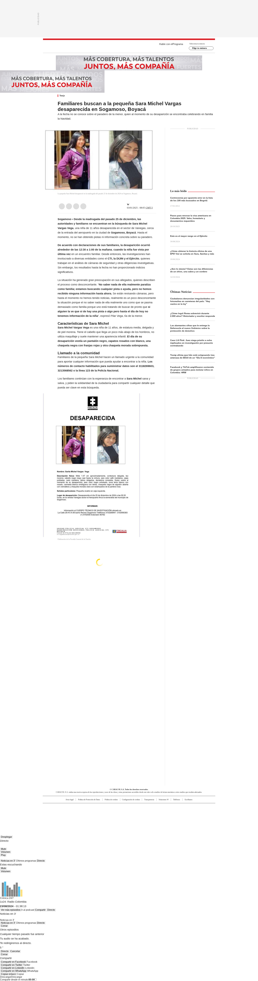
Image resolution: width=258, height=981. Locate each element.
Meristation (175, 816)
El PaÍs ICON (134, 816)
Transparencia (149, 800)
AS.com (162, 807)
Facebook (62, 206)
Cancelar (15, 951)
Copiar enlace (8, 974)
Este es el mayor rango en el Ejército (188, 236)
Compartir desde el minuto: (17, 979)
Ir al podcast (27, 910)
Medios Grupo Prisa (68, 817)
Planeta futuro (169, 811)
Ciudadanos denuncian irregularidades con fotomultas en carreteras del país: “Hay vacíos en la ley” (192, 301)
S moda (147, 816)
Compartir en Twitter (11, 965)
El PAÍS (93, 807)
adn (172, 807)
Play (3, 855)
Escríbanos (188, 800)
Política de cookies (111, 800)
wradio (123, 811)
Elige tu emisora (199, 48)
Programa (178, 44)
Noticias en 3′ (8, 860)
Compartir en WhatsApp (13, 971)
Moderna (108, 816)
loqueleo (160, 816)
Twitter (69, 206)
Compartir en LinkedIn (12, 968)
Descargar (5, 977)
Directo (41, 860)
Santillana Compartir (137, 807)
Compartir (40, 910)
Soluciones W (164, 800)
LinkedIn (76, 206)
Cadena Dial (146, 811)
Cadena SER (152, 807)
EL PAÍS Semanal (156, 811)
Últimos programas (26, 860)
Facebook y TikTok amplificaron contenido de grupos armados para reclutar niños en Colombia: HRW (192, 370)
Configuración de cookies (131, 800)
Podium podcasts (122, 816)
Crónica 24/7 (7, 898)
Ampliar (150, 134)
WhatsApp (83, 206)
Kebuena (182, 811)
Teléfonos (176, 800)
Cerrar (4, 926)
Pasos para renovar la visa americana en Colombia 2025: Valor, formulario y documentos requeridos (190, 218)
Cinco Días (135, 811)
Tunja (62, 96)
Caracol (183, 807)
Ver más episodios (10, 910)
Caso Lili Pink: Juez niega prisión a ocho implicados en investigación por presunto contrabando (191, 343)
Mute (3, 849)
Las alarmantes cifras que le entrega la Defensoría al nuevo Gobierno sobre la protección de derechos (190, 328)
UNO (114, 811)
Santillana (120, 807)
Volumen (5, 852)
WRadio (129, 46)
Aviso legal (69, 800)
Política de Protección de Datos (89, 800)
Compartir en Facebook (13, 962)
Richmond (93, 816)
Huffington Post (98, 811)
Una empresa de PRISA (68, 809)
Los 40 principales (107, 807)
